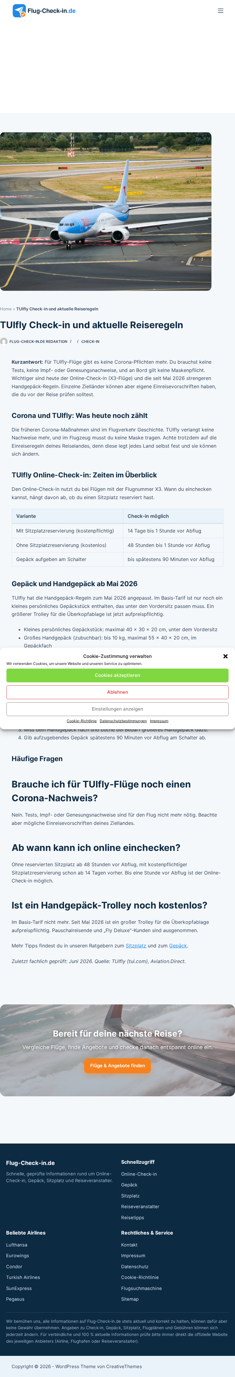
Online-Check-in (139, 1174)
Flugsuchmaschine (141, 1288)
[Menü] (220, 10)
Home (6, 308)
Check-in (90, 341)
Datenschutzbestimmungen (123, 721)
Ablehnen (117, 692)
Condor (14, 1266)
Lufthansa (16, 1245)
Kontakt (129, 1245)
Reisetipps (132, 1217)
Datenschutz (134, 1266)
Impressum (159, 721)
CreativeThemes (124, 1366)
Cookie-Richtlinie (82, 721)
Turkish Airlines (23, 1277)
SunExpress (19, 1288)
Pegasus (15, 1299)
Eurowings (17, 1255)
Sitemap (130, 1299)
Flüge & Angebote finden (117, 1065)
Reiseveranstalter (140, 1206)
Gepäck (178, 946)
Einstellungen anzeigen (117, 709)
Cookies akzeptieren (117, 675)
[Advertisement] (117, 67)
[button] (225, 656)
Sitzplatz (136, 946)
